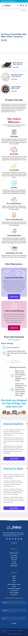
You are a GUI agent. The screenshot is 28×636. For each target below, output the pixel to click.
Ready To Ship (14, 557)
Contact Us (14, 543)
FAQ (14, 582)
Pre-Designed (14, 555)
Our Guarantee (14, 590)
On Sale (14, 561)
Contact (14, 586)
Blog (14, 578)
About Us (14, 576)
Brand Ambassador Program (14, 584)
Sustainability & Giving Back (14, 588)
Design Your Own (14, 553)
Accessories (14, 559)
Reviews (14, 580)
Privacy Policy (14, 594)
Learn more (14, 297)
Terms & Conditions (14, 592)
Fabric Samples (14, 565)
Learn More (14, 459)
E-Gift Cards (14, 563)
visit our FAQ (18, 322)
